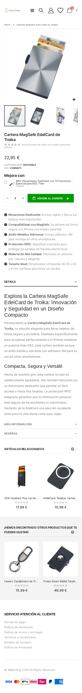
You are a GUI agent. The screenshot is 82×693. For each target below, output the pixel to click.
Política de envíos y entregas (23, 632)
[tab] (41, 282)
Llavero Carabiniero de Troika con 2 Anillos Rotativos (21, 581)
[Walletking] (12, 10)
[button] (74, 99)
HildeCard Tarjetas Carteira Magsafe (60, 498)
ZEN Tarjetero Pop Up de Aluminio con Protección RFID (21, 498)
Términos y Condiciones (20, 637)
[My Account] (51, 10)
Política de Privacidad (18, 647)
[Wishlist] (60, 10)
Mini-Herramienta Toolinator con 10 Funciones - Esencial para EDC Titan (44, 182)
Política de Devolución (18, 627)
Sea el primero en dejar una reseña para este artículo (37, 146)
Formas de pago (14, 622)
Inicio (7, 25)
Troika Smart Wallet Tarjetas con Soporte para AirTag (60, 581)
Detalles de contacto (18, 642)
